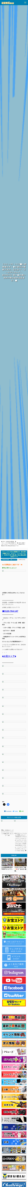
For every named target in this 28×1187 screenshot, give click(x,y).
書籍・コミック (14, 559)
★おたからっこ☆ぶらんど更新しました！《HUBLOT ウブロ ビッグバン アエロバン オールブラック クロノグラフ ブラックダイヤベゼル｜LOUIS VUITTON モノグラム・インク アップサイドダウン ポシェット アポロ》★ (20, 842)
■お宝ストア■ (9, 656)
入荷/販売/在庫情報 (5, 559)
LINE (22, 811)
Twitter (16, 811)
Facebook (8, 811)
